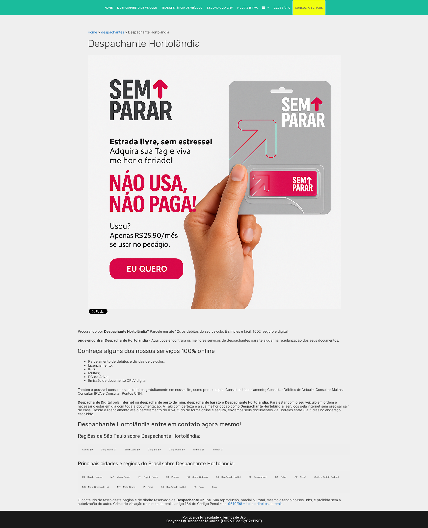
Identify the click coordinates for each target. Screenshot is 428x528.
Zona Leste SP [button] (132, 449)
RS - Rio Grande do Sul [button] (228, 477)
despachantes (112, 32)
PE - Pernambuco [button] (258, 477)
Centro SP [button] (87, 449)
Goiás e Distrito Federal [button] (326, 477)
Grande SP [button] (199, 449)
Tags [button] (214, 487)
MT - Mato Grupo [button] (126, 487)
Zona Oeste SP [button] (177, 449)
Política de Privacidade (201, 517)
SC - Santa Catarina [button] (197, 477)
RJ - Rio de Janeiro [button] (92, 477)
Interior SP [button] (218, 449)
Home (92, 32)
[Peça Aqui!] (214, 181)
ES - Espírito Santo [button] (148, 477)
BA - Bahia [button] (280, 477)
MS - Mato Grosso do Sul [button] (95, 487)
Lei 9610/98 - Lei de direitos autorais (252, 503)
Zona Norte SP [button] (108, 449)
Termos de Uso (234, 517)
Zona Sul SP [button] (154, 449)
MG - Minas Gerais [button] (120, 477)
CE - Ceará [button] (300, 477)
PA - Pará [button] (199, 487)
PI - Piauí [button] (148, 487)
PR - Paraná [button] (172, 477)
